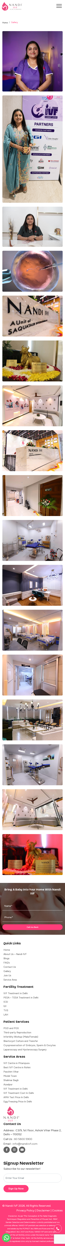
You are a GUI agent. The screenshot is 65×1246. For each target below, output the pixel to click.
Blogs (6, 958)
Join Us (7, 975)
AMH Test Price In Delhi (16, 1097)
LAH (5, 1014)
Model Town (10, 1076)
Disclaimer (43, 1210)
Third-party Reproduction (17, 1032)
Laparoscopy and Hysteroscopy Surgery (25, 1049)
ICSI (5, 1001)
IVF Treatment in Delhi (15, 993)
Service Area (10, 979)
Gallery (7, 971)
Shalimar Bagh (11, 1080)
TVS (5, 1010)
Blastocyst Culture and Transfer (20, 1041)
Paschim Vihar (11, 1071)
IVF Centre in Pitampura (16, 1063)
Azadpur (7, 1084)
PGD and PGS (11, 1028)
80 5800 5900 (23, 1139)
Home (5, 22)
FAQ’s (6, 962)
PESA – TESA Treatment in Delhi (20, 997)
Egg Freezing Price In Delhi (17, 1101)
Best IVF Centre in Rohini (16, 1067)
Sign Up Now (16, 1188)
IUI (4, 1006)
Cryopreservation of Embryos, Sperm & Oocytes (29, 1045)
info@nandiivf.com (24, 1144)
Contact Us (9, 967)
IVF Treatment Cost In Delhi (18, 1093)
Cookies (57, 1210)
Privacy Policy (25, 1210)
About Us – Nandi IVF (15, 954)
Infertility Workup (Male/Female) (20, 1036)
